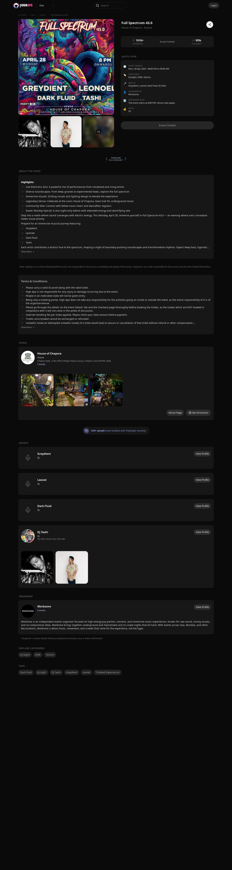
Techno (147, 77)
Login (214, 5)
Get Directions (200, 412)
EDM (140, 77)
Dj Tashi (56, 672)
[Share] (209, 24)
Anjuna (148, 27)
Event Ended (167, 125)
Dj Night (132, 77)
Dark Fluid (26, 672)
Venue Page (175, 412)
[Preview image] (37, 390)
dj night (41, 672)
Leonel (86, 672)
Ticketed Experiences (108, 672)
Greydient (71, 672)
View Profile (202, 453)
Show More (26, 251)
